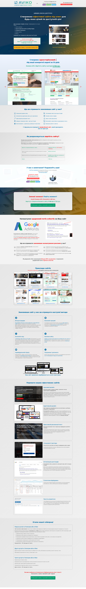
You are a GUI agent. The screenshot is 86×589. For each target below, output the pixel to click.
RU (37, 3)
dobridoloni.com (36, 303)
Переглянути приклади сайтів (58, 47)
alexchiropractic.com (21, 303)
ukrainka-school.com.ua (50, 303)
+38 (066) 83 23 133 (68, 2)
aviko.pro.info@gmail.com (50, 1)
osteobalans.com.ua (65, 303)
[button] (66, 4)
